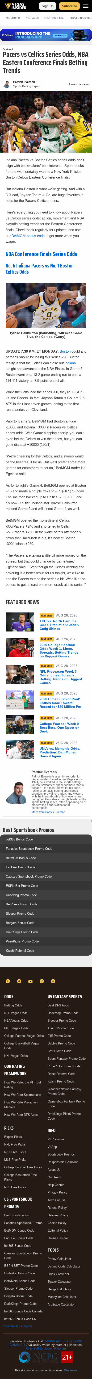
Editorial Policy (58, 1230)
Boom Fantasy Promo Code (67, 1058)
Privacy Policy (57, 1192)
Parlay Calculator (59, 1259)
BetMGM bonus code (28, 236)
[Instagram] (54, 981)
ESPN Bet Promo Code (22, 886)
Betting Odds (13, 1005)
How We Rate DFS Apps (21, 1115)
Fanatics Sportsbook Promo (23, 1223)
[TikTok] (42, 981)
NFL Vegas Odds (16, 1013)
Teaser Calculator (59, 1281)
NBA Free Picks (15, 1152)
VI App (52, 1147)
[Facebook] (8, 981)
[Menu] (85, 6)
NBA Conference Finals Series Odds (41, 254)
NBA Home (13, 17)
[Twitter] (20, 981)
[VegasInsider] (46, 973)
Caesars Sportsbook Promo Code (29, 876)
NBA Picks (54, 17)
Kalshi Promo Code (61, 1081)
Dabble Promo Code (61, 1043)
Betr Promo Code (59, 1051)
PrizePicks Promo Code (22, 941)
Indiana (70, 363)
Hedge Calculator (59, 1289)
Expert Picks (13, 1137)
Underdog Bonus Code (19, 1273)
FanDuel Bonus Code (18, 1238)
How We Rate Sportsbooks (22, 1095)
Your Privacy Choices (17, 1326)
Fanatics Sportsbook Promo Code (29, 848)
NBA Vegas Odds (16, 1020)
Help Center (56, 1185)
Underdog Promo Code (21, 895)
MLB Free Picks (15, 1159)
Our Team (54, 1177)
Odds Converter (58, 1274)
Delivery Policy (58, 1215)
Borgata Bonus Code (20, 923)
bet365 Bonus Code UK (20, 1319)
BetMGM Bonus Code (21, 858)
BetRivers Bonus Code (19, 1281)
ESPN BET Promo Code (21, 1265)
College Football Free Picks (23, 1167)
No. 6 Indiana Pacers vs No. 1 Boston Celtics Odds (40, 269)
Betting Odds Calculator (64, 1266)
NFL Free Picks (15, 1144)
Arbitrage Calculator (61, 1304)
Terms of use (57, 1200)
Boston (65, 351)
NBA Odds (32, 17)
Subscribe (69, 6)
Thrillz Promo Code (61, 1028)
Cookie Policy (57, 1223)
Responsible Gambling (63, 1162)
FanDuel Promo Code (20, 867)
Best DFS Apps (58, 1005)
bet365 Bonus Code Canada (23, 1311)
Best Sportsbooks (16, 1215)
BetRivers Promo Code (21, 904)
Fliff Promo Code (59, 1036)
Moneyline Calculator (62, 1297)
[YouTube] (31, 981)
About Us (54, 1169)
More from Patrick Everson (48, 812)
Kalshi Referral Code (20, 950)
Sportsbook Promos (61, 1154)
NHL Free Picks (15, 1187)
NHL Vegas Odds (16, 1056)
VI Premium (56, 1139)
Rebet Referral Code (61, 1074)
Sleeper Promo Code (20, 913)
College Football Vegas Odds (24, 1036)
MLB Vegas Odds (16, 1028)
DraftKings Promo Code (22, 932)
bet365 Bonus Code (19, 839)
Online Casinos (58, 1238)
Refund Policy (57, 1207)
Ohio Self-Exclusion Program (46, 1348)
